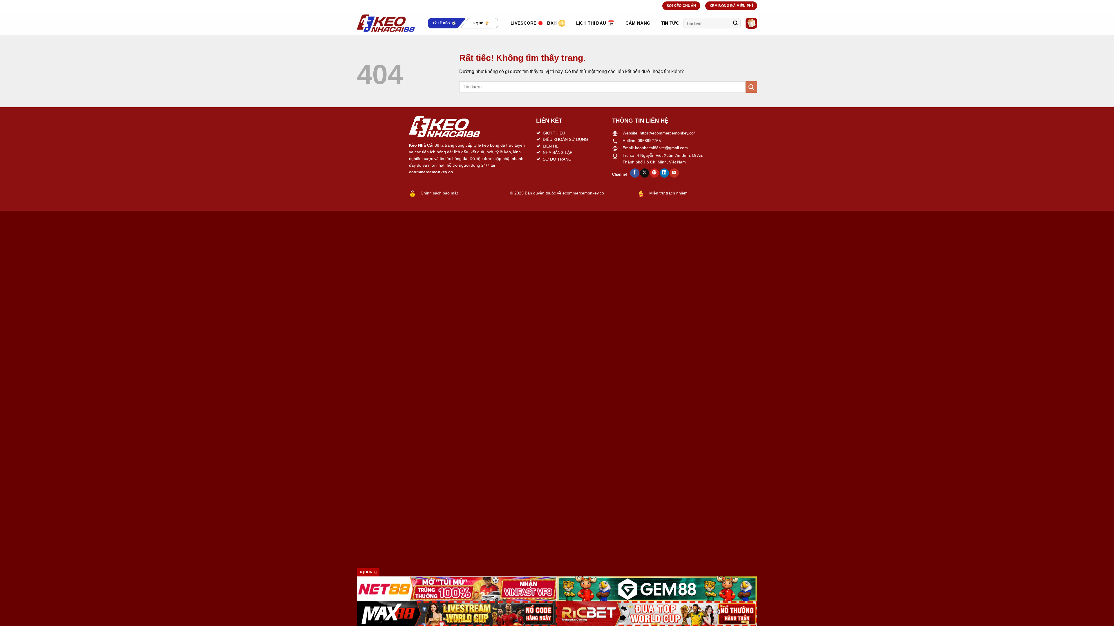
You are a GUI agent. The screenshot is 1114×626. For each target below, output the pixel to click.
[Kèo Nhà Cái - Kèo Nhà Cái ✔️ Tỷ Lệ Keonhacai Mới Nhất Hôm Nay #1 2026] (386, 23)
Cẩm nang (637, 23)
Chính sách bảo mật (439, 193)
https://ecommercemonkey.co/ (667, 133)
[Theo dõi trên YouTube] (674, 173)
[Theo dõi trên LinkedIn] (664, 173)
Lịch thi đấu (591, 23)
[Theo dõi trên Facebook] (634, 173)
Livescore (524, 23)
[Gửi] (735, 23)
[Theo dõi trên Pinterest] (654, 173)
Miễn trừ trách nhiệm (668, 193)
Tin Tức (670, 23)
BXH (552, 23)
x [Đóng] (368, 572)
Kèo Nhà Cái (421, 145)
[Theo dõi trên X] (644, 173)
